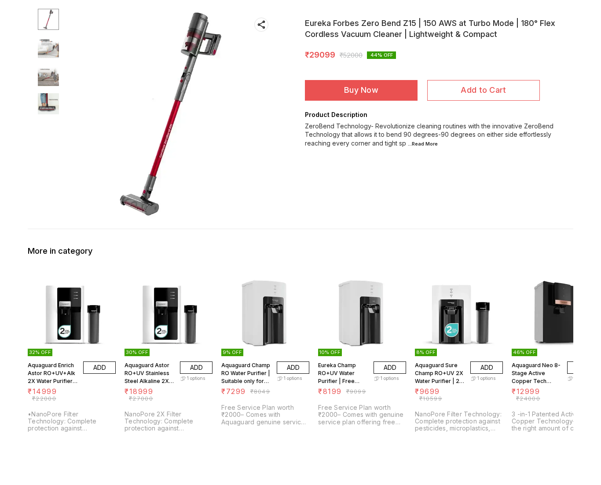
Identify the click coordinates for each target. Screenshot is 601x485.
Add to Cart (483, 90)
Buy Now (361, 90)
